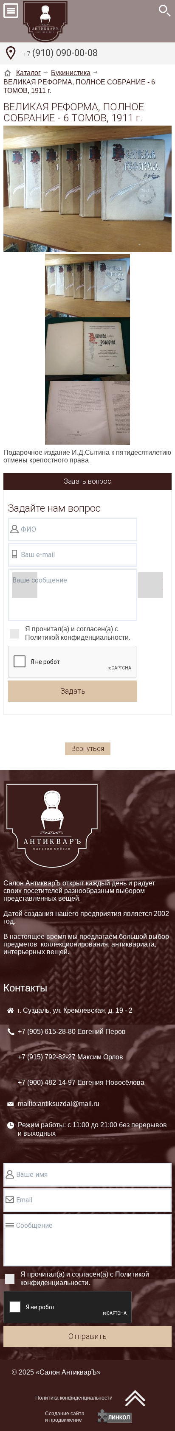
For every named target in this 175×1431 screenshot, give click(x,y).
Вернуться (87, 749)
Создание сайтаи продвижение (65, 1417)
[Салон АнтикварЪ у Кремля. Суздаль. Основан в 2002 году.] (55, 21)
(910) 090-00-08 (60, 53)
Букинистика (70, 72)
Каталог (28, 72)
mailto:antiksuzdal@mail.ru (58, 1103)
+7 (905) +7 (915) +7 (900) (81, 1057)
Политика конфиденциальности (74, 1398)
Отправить (87, 1336)
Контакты (25, 988)
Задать (72, 690)
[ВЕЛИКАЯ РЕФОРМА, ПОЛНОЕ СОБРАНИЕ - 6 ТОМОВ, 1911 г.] (87, 189)
